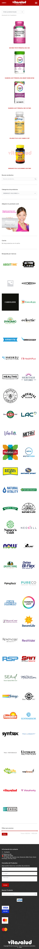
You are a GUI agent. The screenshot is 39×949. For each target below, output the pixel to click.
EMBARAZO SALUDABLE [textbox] (11, 193)
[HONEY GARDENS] (10, 404)
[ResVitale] (28, 648)
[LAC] (28, 423)
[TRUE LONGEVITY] (28, 742)
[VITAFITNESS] (28, 780)
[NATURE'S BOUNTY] (28, 498)
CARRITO (4, 2)
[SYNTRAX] (10, 742)
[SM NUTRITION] (28, 686)
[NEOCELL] (28, 535)
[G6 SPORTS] (28, 348)
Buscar (35, 179)
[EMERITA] (10, 348)
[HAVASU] (10, 366)
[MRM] (28, 460)
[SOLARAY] (10, 704)
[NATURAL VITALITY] (10, 498)
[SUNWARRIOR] (28, 723)
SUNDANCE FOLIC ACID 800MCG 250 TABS (19, 168)
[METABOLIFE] (10, 460)
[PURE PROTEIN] (10, 610)
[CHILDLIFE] (28, 310)
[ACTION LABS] (28, 272)
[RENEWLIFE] (28, 629)
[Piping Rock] (10, 592)
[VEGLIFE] (10, 780)
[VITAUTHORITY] (28, 798)
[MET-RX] (28, 441)
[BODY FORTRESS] (28, 291)
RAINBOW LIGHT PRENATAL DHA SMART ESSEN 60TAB (19, 78)
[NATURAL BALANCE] (10, 479)
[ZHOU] (10, 817)
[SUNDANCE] (10, 723)
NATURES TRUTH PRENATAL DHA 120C (19, 48)
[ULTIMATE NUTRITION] (28, 761)
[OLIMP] (28, 554)
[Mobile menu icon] (36, 3)
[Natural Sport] (28, 479)
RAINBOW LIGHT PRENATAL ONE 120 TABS (19, 108)
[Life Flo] (10, 441)
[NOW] (10, 554)
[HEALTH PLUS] (28, 366)
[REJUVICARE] (10, 629)
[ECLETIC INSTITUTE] (28, 329)
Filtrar (4, 834)
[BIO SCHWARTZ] (10, 291)
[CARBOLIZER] (10, 310)
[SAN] (28, 667)
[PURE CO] (28, 592)
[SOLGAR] (28, 704)
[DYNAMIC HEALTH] (10, 329)
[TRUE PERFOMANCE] (10, 761)
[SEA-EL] (10, 686)
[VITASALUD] (10, 798)
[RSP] (10, 667)
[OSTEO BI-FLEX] (28, 573)
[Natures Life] (28, 517)
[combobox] (19, 193)
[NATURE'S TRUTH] (10, 517)
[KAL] (10, 423)
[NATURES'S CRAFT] (10, 535)
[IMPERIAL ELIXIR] (28, 404)
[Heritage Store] (28, 385)
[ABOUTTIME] (10, 272)
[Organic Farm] (10, 573)
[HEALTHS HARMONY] (10, 385)
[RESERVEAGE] (10, 648)
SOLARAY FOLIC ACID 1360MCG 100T (20, 138)
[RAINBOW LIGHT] (28, 610)
